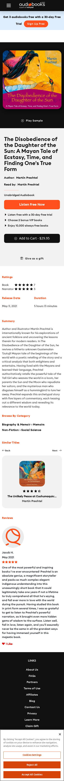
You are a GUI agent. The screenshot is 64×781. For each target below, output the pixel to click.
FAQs (32, 676)
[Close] (60, 734)
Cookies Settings (32, 754)
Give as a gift (34, 259)
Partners (32, 682)
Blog (32, 701)
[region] (32, 755)
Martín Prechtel (27, 178)
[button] (6, 450)
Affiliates (32, 694)
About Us (32, 669)
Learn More (32, 719)
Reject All (32, 764)
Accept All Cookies (32, 774)
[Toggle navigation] (8, 5)
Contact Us (32, 707)
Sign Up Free (36, 23)
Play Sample (34, 121)
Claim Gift (32, 726)
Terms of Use (32, 688)
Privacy (32, 713)
